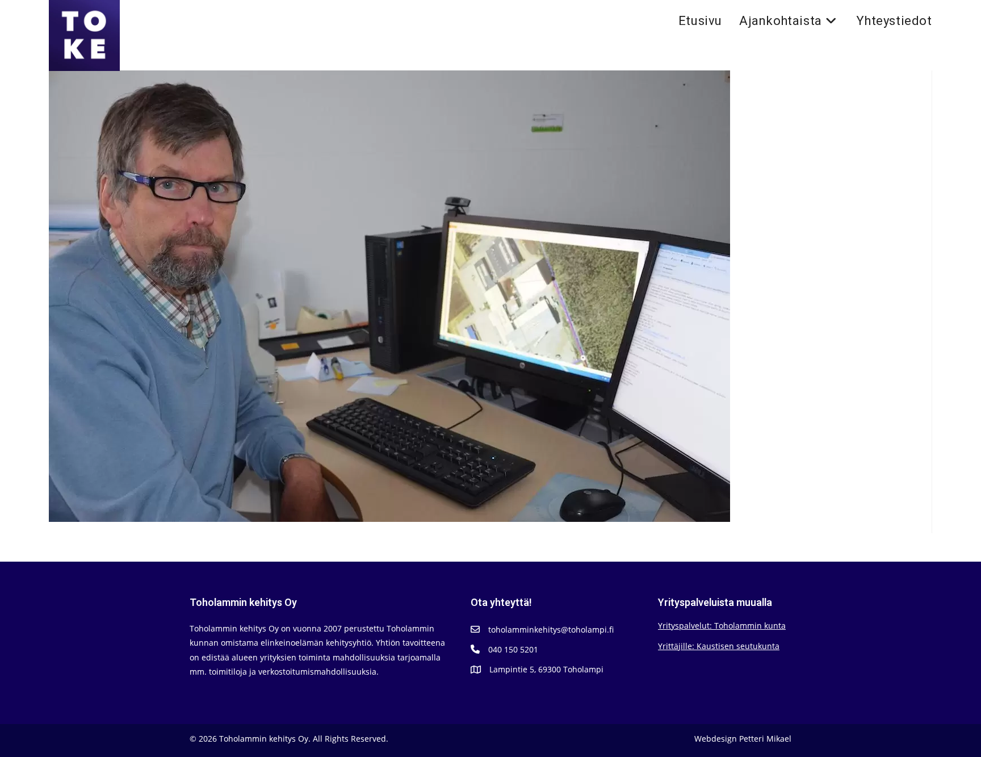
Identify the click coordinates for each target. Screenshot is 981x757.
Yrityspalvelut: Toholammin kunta (722, 625)
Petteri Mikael (765, 738)
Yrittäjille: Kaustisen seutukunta (718, 646)
